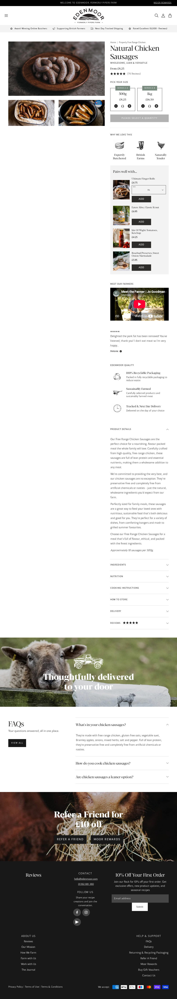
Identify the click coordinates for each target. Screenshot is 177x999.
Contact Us (148, 975)
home (113, 43)
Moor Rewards (107, 839)
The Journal (28, 970)
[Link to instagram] (86, 912)
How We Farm (28, 952)
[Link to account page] (163, 15)
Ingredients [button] (118, 565)
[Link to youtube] (77, 922)
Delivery (148, 947)
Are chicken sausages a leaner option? (104, 776)
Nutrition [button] (116, 576)
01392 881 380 (86, 884)
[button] (170, 15)
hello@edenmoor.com (86, 879)
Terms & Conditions (52, 987)
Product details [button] (120, 429)
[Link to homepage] (88, 15)
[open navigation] (6, 15)
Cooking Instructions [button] (124, 588)
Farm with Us (28, 958)
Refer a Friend (70, 839)
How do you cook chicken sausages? (103, 763)
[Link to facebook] (77, 912)
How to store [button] (119, 600)
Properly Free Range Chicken (132, 43)
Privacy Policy (15, 987)
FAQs (149, 941)
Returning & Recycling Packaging (148, 952)
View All (17, 743)
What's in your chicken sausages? (101, 724)
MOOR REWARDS (162, 3)
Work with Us (28, 964)
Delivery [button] (115, 611)
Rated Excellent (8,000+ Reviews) (150, 28)
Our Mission (28, 947)
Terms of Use (32, 987)
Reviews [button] (115, 623)
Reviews (28, 941)
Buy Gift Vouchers (148, 970)
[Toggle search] (156, 15)
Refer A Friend (148, 958)
